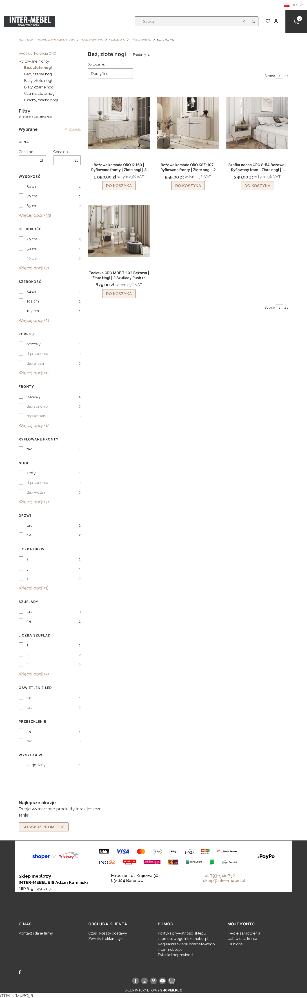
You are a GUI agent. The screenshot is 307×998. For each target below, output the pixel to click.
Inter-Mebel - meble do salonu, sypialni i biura (47, 39)
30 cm (32, 258)
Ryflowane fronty (141, 39)
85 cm (32, 205)
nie (29, 535)
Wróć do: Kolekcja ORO (37, 54)
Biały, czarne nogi (39, 87)
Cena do (60, 151)
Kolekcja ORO (117, 39)
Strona (270, 76)
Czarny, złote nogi (39, 93)
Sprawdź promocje (43, 827)
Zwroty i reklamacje (105, 938)
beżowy (33, 344)
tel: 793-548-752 (219, 875)
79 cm (32, 196)
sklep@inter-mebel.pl (224, 880)
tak (29, 449)
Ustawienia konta (242, 938)
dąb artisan (36, 363)
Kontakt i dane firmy (36, 933)
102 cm (33, 301)
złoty (31, 473)
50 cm (32, 248)
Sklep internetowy (152, 990)
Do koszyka (119, 185)
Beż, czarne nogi (38, 74)
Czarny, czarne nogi (41, 100)
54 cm (32, 291)
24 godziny (36, 765)
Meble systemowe (91, 39)
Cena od (26, 151)
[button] (253, 21)
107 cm (33, 311)
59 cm (32, 186)
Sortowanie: (96, 64)
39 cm (32, 239)
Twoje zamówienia (243, 933)
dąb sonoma (37, 353)
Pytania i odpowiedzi (175, 955)
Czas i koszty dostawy (107, 933)
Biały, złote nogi (38, 80)
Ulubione (235, 944)
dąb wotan (36, 492)
